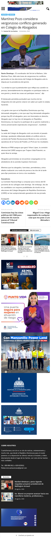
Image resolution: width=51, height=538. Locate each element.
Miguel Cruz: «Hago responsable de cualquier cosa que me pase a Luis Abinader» (38, 216)
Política (4, 14)
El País (20, 244)
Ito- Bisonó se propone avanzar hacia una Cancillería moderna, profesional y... (32, 494)
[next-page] (27, 256)
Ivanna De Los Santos (11, 31)
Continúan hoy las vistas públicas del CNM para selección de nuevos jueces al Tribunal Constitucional (12, 217)
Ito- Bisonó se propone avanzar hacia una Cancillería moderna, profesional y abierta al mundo (25, 249)
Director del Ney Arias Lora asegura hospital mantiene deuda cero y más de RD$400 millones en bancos (42, 249)
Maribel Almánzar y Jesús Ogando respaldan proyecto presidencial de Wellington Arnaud (8, 249)
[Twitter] (8, 202)
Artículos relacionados (19, 230)
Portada (11, 14)
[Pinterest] (17, 202)
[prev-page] (24, 256)
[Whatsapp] (31, 202)
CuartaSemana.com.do (9, 450)
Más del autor (34, 230)
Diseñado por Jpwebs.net (26, 535)
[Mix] (27, 202)
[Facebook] (3, 202)
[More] (36, 202)
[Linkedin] (13, 202)
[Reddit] (22, 202)
